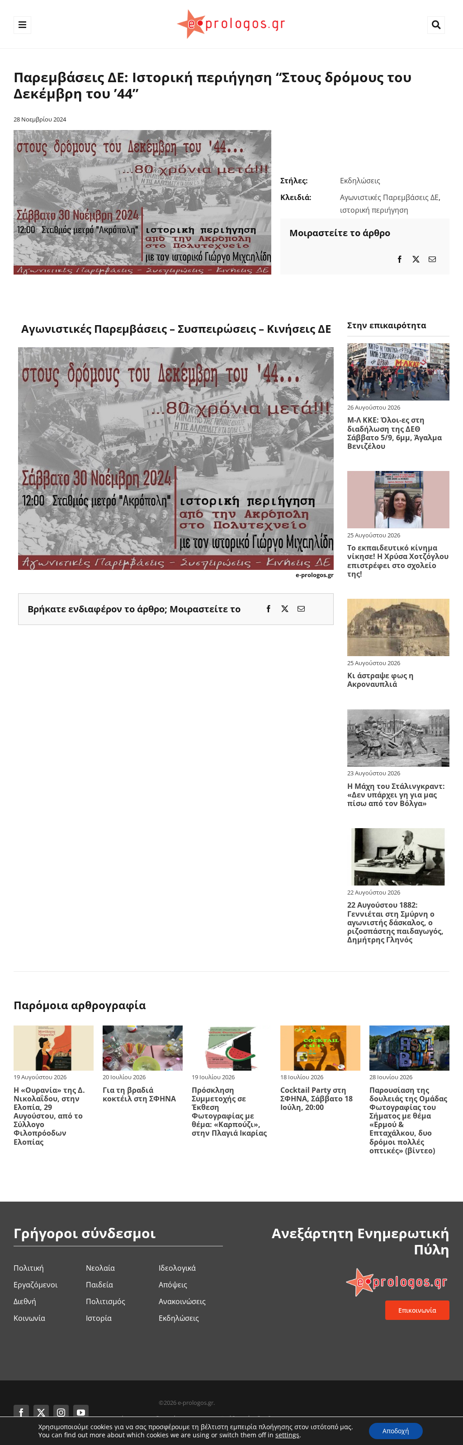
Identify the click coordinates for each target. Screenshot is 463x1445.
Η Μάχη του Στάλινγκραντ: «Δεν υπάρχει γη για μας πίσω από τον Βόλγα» (396, 794)
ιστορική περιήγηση (374, 210)
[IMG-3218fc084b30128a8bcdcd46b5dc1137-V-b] (142, 134)
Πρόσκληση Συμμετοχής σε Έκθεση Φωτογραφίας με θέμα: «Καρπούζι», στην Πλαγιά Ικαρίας (229, 1111)
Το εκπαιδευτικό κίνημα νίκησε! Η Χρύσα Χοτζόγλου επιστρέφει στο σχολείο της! (398, 561)
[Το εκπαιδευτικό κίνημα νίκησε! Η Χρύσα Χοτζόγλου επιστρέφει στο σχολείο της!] (398, 477)
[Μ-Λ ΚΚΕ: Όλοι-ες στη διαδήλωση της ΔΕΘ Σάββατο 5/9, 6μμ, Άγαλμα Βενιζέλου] (398, 349)
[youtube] (81, 1412)
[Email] (432, 259)
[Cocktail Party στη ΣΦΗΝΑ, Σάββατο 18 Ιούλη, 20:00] (320, 1031)
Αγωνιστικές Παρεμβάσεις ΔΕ (389, 197)
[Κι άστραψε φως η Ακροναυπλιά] (398, 605)
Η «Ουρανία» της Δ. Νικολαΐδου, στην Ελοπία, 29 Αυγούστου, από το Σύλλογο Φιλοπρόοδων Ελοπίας (49, 1116)
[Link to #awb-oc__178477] (22, 25)
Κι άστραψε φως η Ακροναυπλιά (380, 680)
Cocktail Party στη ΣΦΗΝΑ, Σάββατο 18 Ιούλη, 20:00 (316, 1098)
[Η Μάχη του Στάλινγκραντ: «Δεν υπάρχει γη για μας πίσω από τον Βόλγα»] (398, 715)
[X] (416, 259)
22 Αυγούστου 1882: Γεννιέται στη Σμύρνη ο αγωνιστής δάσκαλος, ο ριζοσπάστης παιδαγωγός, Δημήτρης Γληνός (395, 922)
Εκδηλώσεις (360, 181)
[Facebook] (400, 259)
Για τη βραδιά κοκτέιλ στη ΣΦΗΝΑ (139, 1094)
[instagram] (61, 1412)
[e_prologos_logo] (231, 8)
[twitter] (41, 1412)
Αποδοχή (396, 1430)
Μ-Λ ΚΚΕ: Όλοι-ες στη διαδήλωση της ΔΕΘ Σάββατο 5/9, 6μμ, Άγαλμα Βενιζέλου (394, 433)
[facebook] (21, 1412)
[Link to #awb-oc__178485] (436, 25)
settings (287, 1435)
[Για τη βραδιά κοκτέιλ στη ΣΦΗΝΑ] (143, 1031)
